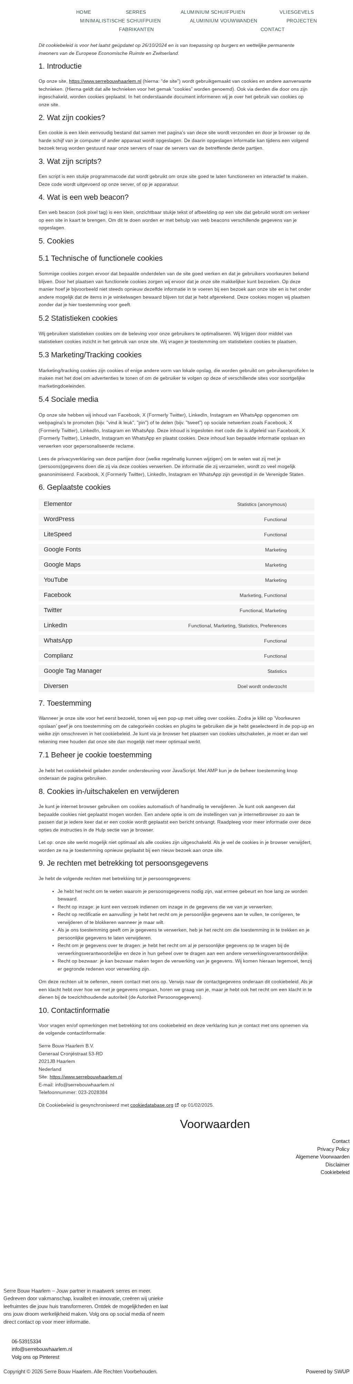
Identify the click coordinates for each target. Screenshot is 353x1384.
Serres (136, 12)
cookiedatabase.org (151, 1105)
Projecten (301, 20)
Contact (273, 29)
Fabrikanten (136, 29)
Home (83, 12)
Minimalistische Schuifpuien (120, 20)
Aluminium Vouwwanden (224, 20)
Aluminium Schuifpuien (213, 12)
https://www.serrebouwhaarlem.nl (105, 81)
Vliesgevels (297, 12)
